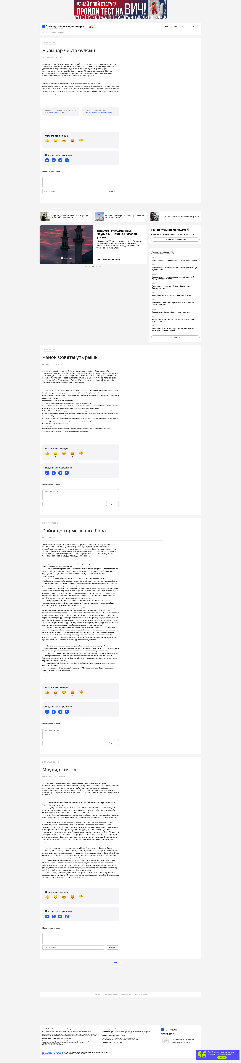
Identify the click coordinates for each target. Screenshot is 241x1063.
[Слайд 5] (100, 266)
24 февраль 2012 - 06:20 (49, 776)
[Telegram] (60, 160)
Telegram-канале (52, 112)
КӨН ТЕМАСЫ (50, 523)
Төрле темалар (141, 994)
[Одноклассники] (54, 160)
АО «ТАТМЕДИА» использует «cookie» (54, 1052)
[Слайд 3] (93, 266)
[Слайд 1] (86, 266)
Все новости (175, 337)
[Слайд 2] (89, 266)
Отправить (112, 191)
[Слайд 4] (96, 266)
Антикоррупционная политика (52, 1051)
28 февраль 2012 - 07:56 (48, 537)
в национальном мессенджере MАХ (98, 112)
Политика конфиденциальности (52, 1054)
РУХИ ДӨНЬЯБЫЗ (51, 762)
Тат (175, 27)
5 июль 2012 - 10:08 (47, 364)
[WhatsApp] (67, 160)
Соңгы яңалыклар (59, 32)
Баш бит (45, 32)
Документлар (126, 994)
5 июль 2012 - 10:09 (47, 57)
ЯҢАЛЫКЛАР (49, 43)
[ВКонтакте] (47, 160)
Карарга (222, 1057)
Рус (166, 27)
